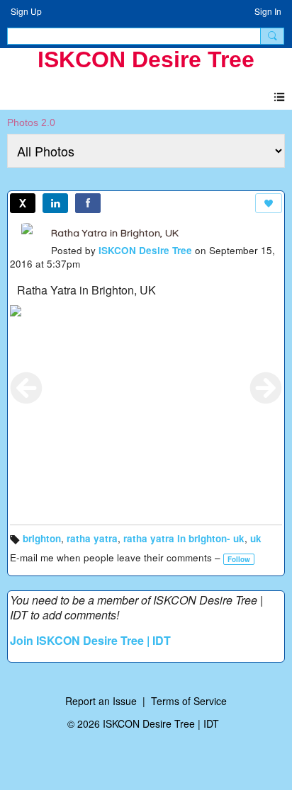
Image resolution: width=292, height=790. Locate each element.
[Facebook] (88, 203)
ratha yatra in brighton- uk (184, 538)
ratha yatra (92, 538)
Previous (26, 388)
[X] (22, 203)
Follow (239, 559)
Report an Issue (101, 701)
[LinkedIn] (55, 203)
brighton (42, 538)
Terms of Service (189, 701)
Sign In (267, 11)
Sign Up (26, 11)
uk (256, 538)
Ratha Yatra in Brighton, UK (115, 233)
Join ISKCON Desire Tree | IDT (90, 640)
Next (265, 388)
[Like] (268, 203)
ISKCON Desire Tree (146, 59)
